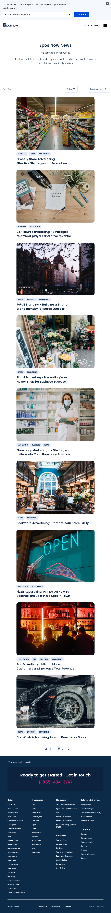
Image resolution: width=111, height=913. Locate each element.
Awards (84, 850)
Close (107, 3)
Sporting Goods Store (16, 892)
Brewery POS (37, 817)
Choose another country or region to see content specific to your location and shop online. (34, 6)
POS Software (86, 817)
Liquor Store (13, 864)
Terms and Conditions (65, 852)
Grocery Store (13, 884)
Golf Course (12, 844)
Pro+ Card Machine (64, 820)
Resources (60, 864)
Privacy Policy (61, 844)
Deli (9, 836)
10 (68, 749)
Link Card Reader (63, 817)
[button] (105, 25)
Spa (33, 848)
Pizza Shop (36, 840)
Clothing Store (14, 880)
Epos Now (10, 25)
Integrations (86, 805)
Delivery (35, 820)
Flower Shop (13, 840)
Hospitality (37, 586)
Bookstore (12, 860)
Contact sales (86, 838)
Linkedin (67, 906)
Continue (81, 14)
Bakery (35, 836)
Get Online (60, 868)
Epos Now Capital (88, 809)
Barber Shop (13, 809)
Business (22, 154)
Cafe (34, 809)
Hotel (34, 829)
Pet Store (11, 872)
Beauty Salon (13, 813)
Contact (84, 834)
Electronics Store (15, 829)
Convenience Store (15, 820)
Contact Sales (92, 25)
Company (84, 858)
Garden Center (14, 848)
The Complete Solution (65, 805)
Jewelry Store (13, 852)
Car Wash (11, 805)
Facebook (43, 906)
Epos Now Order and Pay (91, 813)
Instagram (55, 906)
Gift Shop (11, 876)
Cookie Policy (61, 860)
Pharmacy (12, 832)
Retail (33, 154)
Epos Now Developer (64, 856)
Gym (34, 825)
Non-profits (12, 856)
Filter (69, 89)
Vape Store (12, 888)
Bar (34, 659)
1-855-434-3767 (55, 782)
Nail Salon (12, 868)
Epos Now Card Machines (66, 809)
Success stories (87, 842)
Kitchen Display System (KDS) (66, 825)
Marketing (44, 154)
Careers (84, 846)
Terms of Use (61, 840)
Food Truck (36, 813)
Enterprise (12, 825)
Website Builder (87, 820)
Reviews (59, 848)
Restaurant (36, 844)
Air (57, 813)
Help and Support (88, 854)
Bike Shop (12, 817)
